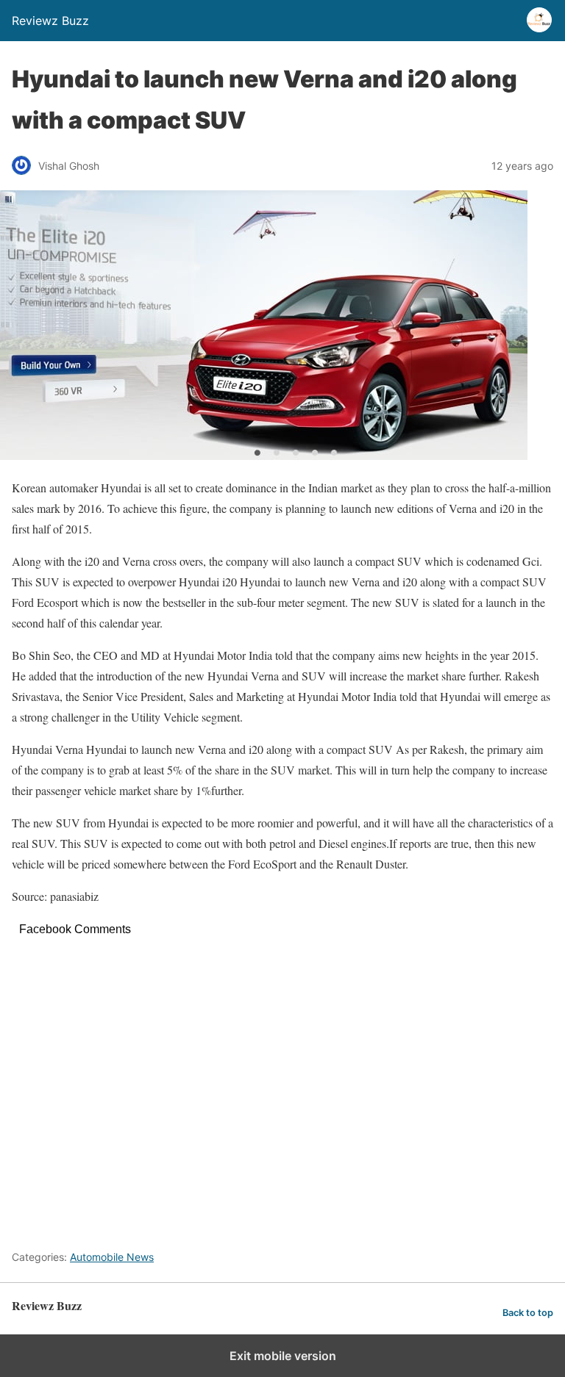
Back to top (527, 1312)
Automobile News (112, 1257)
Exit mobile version (283, 1355)
